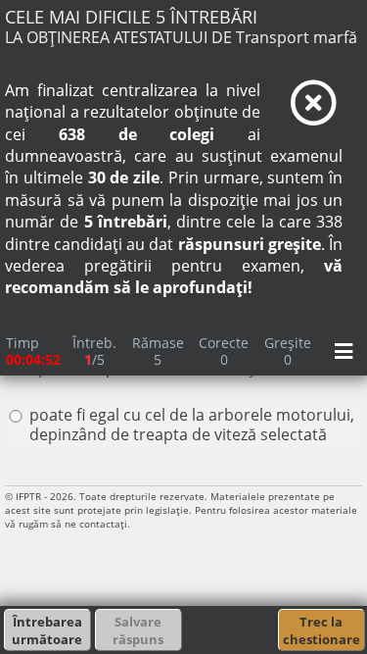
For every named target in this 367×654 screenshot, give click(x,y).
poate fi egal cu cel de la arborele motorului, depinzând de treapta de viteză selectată (191, 424)
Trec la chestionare (321, 630)
